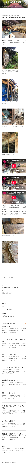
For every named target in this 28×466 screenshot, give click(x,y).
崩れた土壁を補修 (8, 393)
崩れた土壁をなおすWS (10, 354)
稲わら (4, 447)
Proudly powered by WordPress (9, 462)
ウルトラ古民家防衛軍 (15, 15)
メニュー (15, 10)
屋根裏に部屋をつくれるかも (12, 434)
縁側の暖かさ (7, 326)
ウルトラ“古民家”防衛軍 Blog (8, 323)
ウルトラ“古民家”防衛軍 (8, 277)
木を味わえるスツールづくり (12, 380)
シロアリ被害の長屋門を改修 (12, 367)
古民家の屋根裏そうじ (10, 421)
